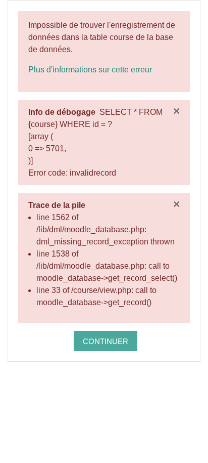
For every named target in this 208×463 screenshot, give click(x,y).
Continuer (105, 341)
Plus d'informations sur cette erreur (90, 69)
